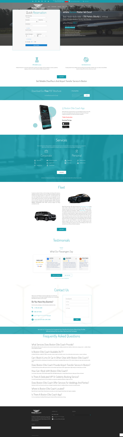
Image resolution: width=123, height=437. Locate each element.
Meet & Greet (39, 160)
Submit (87, 95)
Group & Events (51, 165)
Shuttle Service (51, 162)
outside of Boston (83, 210)
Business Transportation (53, 160)
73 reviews (41, 264)
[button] (61, 76)
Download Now (75, 91)
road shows (39, 162)
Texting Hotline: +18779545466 (70, 27)
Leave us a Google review (65, 278)
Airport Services (39, 165)
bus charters (89, 207)
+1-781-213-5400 (38, 308)
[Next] (88, 264)
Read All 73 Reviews (56, 275)
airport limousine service (84, 206)
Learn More (66, 1)
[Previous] (46, 264)
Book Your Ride (67, 275)
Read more (48, 268)
